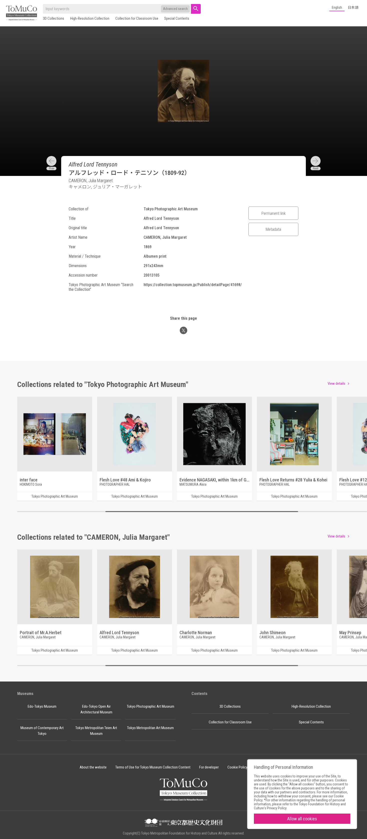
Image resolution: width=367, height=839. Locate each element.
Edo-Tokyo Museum (42, 706)
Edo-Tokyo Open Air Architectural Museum (96, 709)
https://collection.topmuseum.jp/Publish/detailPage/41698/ (193, 284)
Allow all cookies (302, 818)
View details (336, 383)
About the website (93, 767)
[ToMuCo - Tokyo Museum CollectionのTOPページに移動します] (21, 13)
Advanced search (175, 8)
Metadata (273, 229)
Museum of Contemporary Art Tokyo (42, 731)
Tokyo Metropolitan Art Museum (150, 728)
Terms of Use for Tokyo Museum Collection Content (152, 767)
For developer (209, 767)
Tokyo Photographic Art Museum (150, 706)
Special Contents (176, 18)
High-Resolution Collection (89, 18)
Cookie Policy (237, 767)
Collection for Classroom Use (136, 18)
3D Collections (53, 18)
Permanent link (273, 213)
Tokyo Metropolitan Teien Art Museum (96, 731)
